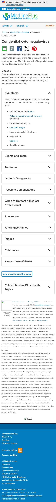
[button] (49, 93)
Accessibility (7, 468)
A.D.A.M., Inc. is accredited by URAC (25, 302)
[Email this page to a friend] (4, 49)
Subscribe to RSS (9, 450)
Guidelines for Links (10, 471)
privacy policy (42, 320)
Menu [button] (5, 25)
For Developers (8, 483)
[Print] (12, 49)
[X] (27, 49)
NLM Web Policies (9, 461)
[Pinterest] (34, 49)
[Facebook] (19, 49)
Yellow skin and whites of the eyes (25, 116)
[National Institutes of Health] (4, 9)
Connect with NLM (9, 455)
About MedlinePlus (10, 434)
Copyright (6, 464)
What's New (7, 437)
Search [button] (20, 25)
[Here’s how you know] (28, 3)
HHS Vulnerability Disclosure (14, 477)
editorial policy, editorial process (23, 320)
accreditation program (42, 305)
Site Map (5, 440)
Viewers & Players (9, 474)
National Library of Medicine (18, 9)
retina (31, 111)
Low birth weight (17, 127)
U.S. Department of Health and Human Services (22, 496)
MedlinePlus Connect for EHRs (15, 480)
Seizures (13, 141)
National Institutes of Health (13, 499)
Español (50, 25)
